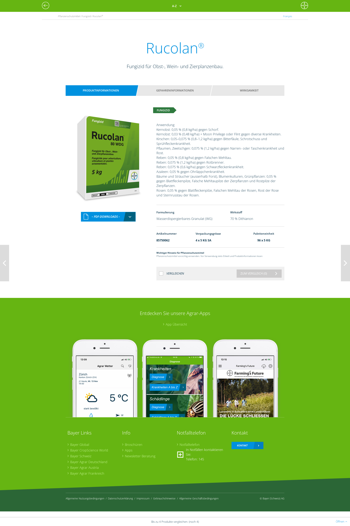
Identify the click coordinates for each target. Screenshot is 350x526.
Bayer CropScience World (89, 450)
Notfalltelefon (190, 444)
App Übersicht (176, 324)
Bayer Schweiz (80, 456)
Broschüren (133, 444)
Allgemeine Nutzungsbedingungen (85, 498)
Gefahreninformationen (175, 90)
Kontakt (242, 445)
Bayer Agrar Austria (84, 467)
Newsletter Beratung (140, 456)
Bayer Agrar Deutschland (88, 462)
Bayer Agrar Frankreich (87, 473)
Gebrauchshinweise (164, 498)
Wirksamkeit (249, 90)
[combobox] (108, 217)
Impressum (143, 498)
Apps (128, 450)
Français (287, 16)
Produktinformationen (101, 90)
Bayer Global (79, 444)
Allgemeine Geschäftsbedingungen (199, 498)
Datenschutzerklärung (120, 498)
